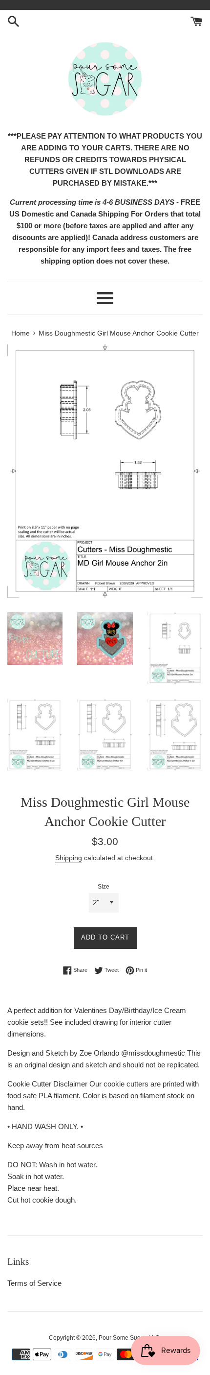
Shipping (68, 858)
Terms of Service (34, 1283)
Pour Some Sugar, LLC (129, 1337)
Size (103, 886)
